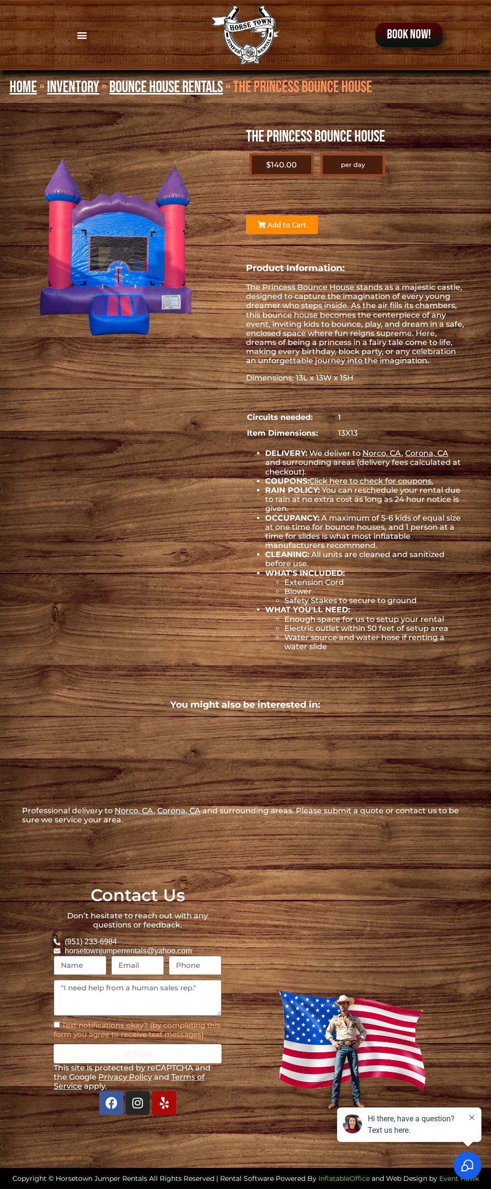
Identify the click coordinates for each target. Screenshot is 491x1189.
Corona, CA (426, 453)
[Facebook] (111, 1103)
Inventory (73, 87)
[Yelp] (164, 1103)
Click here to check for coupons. (371, 481)
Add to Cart (286, 224)
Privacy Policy (125, 1077)
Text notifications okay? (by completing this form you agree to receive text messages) (137, 1030)
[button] (82, 35)
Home (23, 87)
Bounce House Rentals (166, 87)
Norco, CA (381, 453)
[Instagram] (138, 1103)
